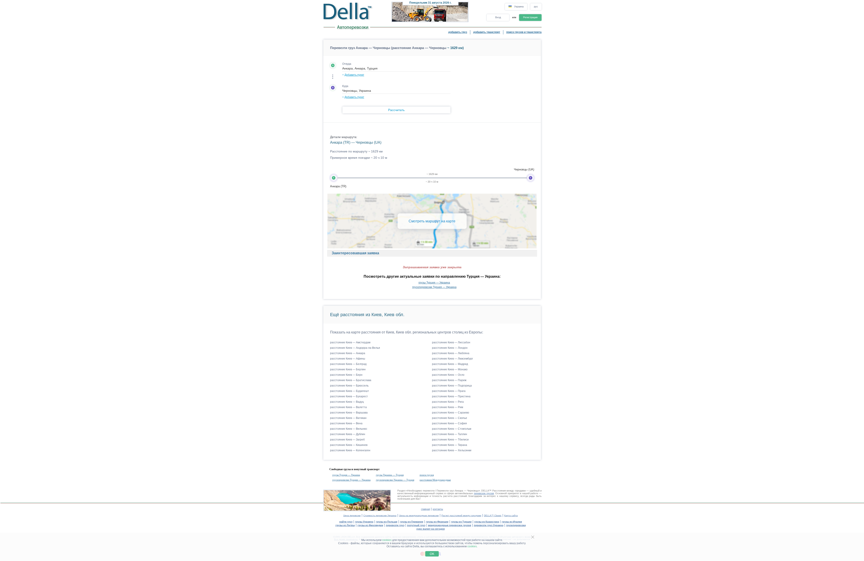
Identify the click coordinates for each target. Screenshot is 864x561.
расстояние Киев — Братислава (350, 380)
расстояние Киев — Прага (449, 391)
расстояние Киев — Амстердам (350, 342)
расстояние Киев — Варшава (349, 412)
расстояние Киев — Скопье (449, 418)
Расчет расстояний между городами (461, 515)
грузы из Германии (411, 521)
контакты (438, 509)
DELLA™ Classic (493, 515)
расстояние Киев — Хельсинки (451, 450)
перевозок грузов (484, 493)
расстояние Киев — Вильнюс (348, 428)
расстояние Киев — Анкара (347, 353)
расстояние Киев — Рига (448, 401)
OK (432, 554)
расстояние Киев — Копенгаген (350, 450)
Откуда (346, 63)
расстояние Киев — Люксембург (452, 358)
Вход (498, 17)
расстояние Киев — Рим (447, 407)
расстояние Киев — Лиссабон (451, 342)
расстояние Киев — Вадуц (347, 401)
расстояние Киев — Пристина (451, 396)
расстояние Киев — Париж (449, 380)
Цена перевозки (352, 515)
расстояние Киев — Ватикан (348, 418)
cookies (387, 540)
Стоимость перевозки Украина (379, 515)
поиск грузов (427, 475)
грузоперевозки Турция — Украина (434, 287)
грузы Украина (364, 521)
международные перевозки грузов (449, 525)
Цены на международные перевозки (419, 515)
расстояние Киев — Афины (347, 358)
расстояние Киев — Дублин (347, 434)
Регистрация (530, 17)
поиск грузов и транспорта (524, 32)
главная (425, 509)
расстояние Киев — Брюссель (349, 385)
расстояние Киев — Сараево (450, 412)
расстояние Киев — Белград (348, 364)
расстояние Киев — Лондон (450, 347)
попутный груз (416, 525)
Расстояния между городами (509, 490)
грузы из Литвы (345, 525)
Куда (345, 86)
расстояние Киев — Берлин (348, 369)
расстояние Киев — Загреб (347, 439)
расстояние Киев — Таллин (449, 434)
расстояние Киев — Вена (346, 423)
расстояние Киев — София (449, 423)
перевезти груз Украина (488, 525)
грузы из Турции (461, 521)
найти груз (345, 521)
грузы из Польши (386, 521)
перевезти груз (395, 525)
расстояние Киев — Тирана (449, 445)
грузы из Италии (512, 521)
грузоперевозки (516, 525)
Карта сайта (511, 515)
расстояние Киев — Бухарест (349, 396)
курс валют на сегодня (430, 528)
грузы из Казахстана (486, 521)
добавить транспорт (486, 32)
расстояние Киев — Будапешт (349, 391)
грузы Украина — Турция (390, 475)
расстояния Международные (435, 479)
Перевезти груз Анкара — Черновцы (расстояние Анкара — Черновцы (388, 48)
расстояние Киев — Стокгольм (451, 428)
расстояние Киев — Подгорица (452, 385)
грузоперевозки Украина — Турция (395, 479)
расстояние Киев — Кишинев (348, 445)
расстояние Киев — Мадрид (450, 364)
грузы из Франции (437, 521)
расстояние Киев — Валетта (348, 407)
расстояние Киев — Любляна (450, 353)
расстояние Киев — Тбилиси (450, 439)
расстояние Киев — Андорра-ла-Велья (355, 347)
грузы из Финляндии (370, 525)
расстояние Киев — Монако (450, 369)
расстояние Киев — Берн (346, 374)
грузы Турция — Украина (434, 282)
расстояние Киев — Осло (448, 374)
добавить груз (457, 32)
